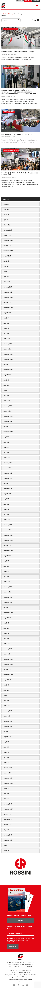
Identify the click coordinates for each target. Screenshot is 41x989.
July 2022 (6, 437)
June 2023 (6, 385)
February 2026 (8, 230)
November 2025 (8, 240)
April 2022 (6, 452)
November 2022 (8, 421)
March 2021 (7, 519)
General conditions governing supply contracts (20, 979)
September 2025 (8, 250)
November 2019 (8, 602)
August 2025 (7, 256)
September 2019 (8, 612)
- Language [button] (12, 0)
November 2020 (8, 540)
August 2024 (7, 313)
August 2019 (7, 618)
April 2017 (6, 757)
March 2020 (7, 581)
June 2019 (6, 628)
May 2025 (6, 271)
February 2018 (8, 711)
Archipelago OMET (20, 0)
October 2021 (7, 483)
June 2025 (6, 266)
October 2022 (7, 426)
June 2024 (6, 323)
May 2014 (6, 829)
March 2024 (7, 338)
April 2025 (6, 276)
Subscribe (12, 946)
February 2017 (8, 767)
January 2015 (7, 824)
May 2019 (6, 633)
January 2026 (7, 235)
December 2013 (8, 840)
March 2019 (7, 643)
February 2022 (8, 462)
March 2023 (7, 400)
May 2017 (6, 752)
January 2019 (7, 654)
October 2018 (7, 669)
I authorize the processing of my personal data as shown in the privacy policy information (20, 940)
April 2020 (6, 576)
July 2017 (6, 742)
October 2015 (7, 814)
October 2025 (7, 245)
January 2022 (7, 468)
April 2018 (6, 700)
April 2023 (6, 395)
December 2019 (8, 597)
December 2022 (8, 416)
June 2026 (6, 209)
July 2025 (6, 261)
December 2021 (8, 473)
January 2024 (7, 349)
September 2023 (8, 369)
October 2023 (7, 364)
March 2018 (7, 705)
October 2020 (7, 545)
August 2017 (7, 736)
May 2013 (6, 845)
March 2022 (7, 457)
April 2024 (6, 333)
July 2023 (6, 380)
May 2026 (6, 214)
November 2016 (8, 783)
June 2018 (6, 690)
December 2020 (8, 535)
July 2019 (6, 623)
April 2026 (6, 219)
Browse (20, 920)
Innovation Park (36, 0)
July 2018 (6, 685)
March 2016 (7, 798)
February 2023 (8, 406)
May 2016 (6, 788)
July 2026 (6, 204)
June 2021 (6, 504)
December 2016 (8, 778)
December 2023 (8, 354)
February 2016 (8, 804)
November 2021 (8, 478)
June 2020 (6, 566)
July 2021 (6, 499)
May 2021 (6, 509)
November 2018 (8, 664)
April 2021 (6, 514)
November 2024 (8, 297)
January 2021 (7, 530)
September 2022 (8, 431)
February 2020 (8, 587)
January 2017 (7, 773)
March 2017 (7, 762)
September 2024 (8, 307)
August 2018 (7, 680)
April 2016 (6, 793)
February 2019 (8, 649)
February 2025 (8, 287)
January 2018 (7, 716)
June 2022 (6, 442)
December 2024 (8, 292)
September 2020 (8, 550)
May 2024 (6, 328)
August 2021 (7, 493)
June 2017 (6, 747)
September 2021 (8, 488)
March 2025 (7, 281)
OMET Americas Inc (28, 0)
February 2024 (8, 344)
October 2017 (7, 731)
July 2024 (6, 318)
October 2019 (7, 607)
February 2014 (8, 835)
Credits (20, 981)
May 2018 (6, 695)
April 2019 (6, 638)
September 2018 (8, 674)
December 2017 (8, 721)
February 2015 (8, 819)
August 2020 (7, 556)
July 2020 (6, 561)
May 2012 (6, 850)
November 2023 (8, 359)
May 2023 (6, 390)
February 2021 (8, 525)
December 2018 (8, 659)
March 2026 (7, 225)
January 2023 (7, 411)
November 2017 (8, 726)
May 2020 (6, 571)
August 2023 (7, 375)
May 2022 (6, 447)
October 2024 (7, 302)
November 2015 (8, 809)
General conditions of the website (20, 977)
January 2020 (7, 592)
